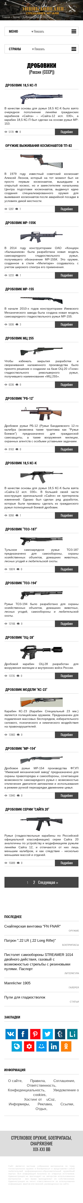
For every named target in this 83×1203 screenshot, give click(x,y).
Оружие (74, 930)
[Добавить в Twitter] (47, 1034)
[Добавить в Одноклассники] (66, 1046)
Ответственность (41, 1085)
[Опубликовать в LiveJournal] (16, 1046)
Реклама (45, 1104)
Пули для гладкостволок (24, 997)
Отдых (41, 1109)
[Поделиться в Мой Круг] (29, 1046)
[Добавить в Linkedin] (54, 1046)
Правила (37, 1081)
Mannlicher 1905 (17, 983)
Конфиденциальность (26, 1090)
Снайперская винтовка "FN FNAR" (32, 926)
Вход (4, 4)
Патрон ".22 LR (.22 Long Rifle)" (30, 941)
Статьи (74, 1001)
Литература (71, 973)
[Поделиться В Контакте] (10, 1034)
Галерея (74, 987)
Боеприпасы (70, 945)
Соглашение (63, 1081)
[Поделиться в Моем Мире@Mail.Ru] (41, 1046)
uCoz (50, 1099)
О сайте (14, 1081)
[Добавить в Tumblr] (60, 1034)
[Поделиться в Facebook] (23, 1034)
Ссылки (66, 1104)
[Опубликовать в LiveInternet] (72, 1034)
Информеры (19, 1104)
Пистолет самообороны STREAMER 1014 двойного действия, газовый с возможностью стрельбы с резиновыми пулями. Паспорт (38, 962)
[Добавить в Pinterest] (35, 1034)
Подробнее (67, 132)
